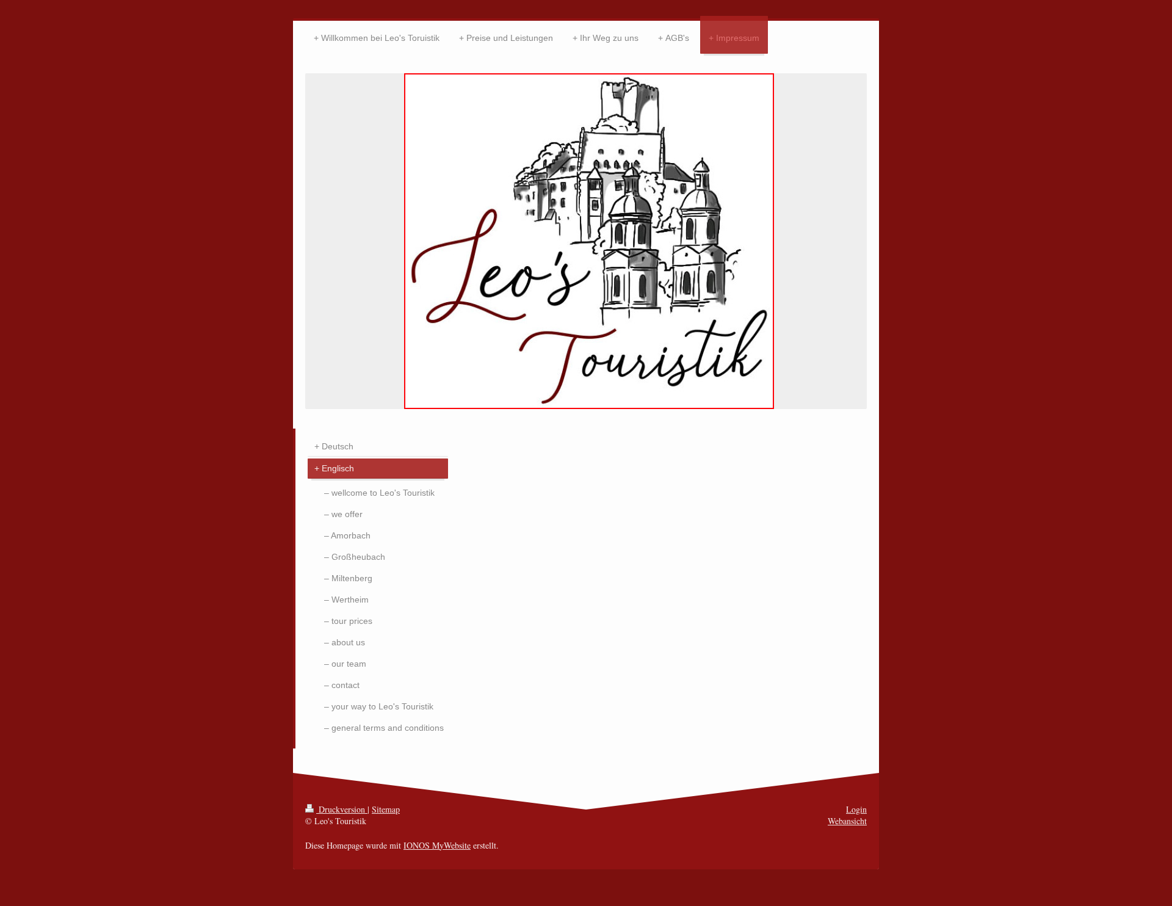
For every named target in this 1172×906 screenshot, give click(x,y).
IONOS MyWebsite (437, 845)
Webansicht (847, 821)
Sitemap (386, 809)
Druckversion (341, 809)
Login (856, 809)
